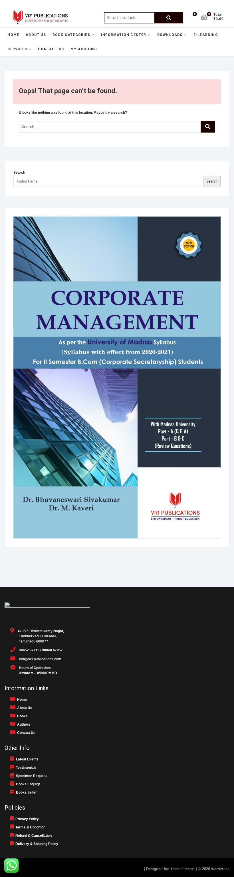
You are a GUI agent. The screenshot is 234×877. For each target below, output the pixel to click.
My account (84, 49)
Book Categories (71, 35)
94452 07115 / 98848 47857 (39, 650)
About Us (36, 35)
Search (168, 17)
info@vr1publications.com (38, 659)
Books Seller (25, 792)
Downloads (170, 35)
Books (21, 716)
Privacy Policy (26, 819)
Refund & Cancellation (33, 836)
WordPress (220, 869)
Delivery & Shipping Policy (36, 844)
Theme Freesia (182, 869)
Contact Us (51, 49)
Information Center (123, 35)
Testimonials (25, 768)
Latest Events (26, 759)
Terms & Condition (29, 827)
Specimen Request (30, 776)
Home (13, 35)
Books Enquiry (27, 784)
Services (17, 49)
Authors (22, 724)
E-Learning (205, 35)
